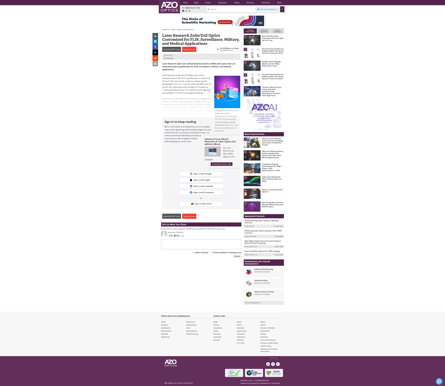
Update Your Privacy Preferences (180, 383)
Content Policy (265, 346)
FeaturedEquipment (264, 31)
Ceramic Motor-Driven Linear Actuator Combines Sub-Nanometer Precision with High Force (272, 91)
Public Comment (201, 252)
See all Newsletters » (253, 303)
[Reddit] (155, 58)
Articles (216, 325)
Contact (263, 334)
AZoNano (164, 325)
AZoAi (188, 328)
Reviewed (169, 58)
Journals (216, 340)
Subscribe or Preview (262, 272)
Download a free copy (221, 164)
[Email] (155, 63)
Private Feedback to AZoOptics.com (227, 252)
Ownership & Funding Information (268, 350)
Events (239, 325)
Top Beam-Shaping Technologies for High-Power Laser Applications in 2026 (271, 167)
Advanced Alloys (261, 280)
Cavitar (251, 226)
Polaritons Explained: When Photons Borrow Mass (271, 179)
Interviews (217, 337)
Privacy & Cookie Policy (269, 343)
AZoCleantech (166, 331)
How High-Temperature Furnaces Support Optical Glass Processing (263, 242)
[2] (252, 53)
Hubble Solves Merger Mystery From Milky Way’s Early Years (271, 63)
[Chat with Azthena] (439, 381)
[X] (155, 52)
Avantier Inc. (253, 255)
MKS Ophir (253, 236)
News (173, 29)
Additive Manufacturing (263, 269)
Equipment (217, 328)
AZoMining (165, 337)
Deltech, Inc (253, 246)
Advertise (264, 337)
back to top (274, 358)
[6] (252, 206)
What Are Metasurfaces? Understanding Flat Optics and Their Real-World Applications (272, 154)
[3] (252, 65)
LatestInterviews (277, 31)
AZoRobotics (166, 328)
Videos (216, 331)
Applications (241, 331)
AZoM (163, 322)
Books (239, 322)
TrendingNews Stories (250, 31)
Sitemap (240, 340)
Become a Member (267, 328)
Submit (237, 256)
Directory (217, 334)
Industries (241, 334)
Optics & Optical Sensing (264, 292)
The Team (241, 343)
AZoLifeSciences (192, 334)
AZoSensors (190, 322)
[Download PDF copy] (155, 36)
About (262, 322)
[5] (252, 91)
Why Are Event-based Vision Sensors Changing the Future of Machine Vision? (272, 141)
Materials (240, 328)
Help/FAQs (241, 337)
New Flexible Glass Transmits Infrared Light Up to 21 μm (272, 38)
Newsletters (265, 331)
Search (263, 325)
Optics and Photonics (185, 29)
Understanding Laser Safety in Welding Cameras (262, 221)
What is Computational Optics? (272, 190)
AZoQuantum (191, 325)
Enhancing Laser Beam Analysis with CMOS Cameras (263, 232)
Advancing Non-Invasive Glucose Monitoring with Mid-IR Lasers (273, 204)
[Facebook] (155, 47)
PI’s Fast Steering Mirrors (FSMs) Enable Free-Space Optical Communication (273, 51)
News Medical (191, 331)
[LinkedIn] (155, 41)
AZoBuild (164, 334)
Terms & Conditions (268, 340)
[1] (252, 40)
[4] (252, 78)
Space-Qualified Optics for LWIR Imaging (262, 251)
